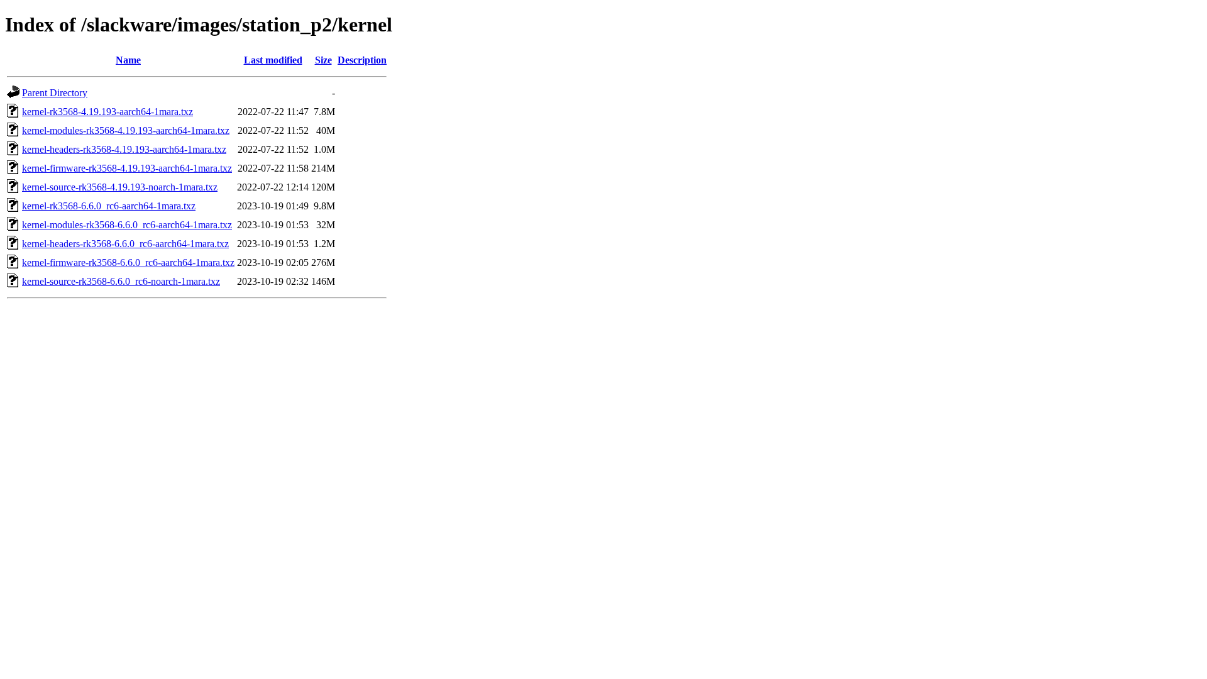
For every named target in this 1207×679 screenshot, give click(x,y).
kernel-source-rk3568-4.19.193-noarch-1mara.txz (120, 187)
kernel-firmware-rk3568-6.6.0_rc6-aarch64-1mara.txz (128, 262)
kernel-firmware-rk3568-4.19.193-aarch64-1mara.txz (127, 168)
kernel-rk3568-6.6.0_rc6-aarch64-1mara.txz (109, 206)
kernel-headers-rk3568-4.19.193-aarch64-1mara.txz (124, 149)
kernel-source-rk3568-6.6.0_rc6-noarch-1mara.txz (121, 281)
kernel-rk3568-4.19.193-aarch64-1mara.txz (107, 111)
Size (323, 60)
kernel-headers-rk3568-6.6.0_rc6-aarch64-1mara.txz (125, 243)
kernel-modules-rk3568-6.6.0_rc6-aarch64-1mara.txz (127, 224)
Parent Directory (54, 92)
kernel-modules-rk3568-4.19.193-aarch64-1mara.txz (125, 130)
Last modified (273, 60)
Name (128, 60)
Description (362, 60)
